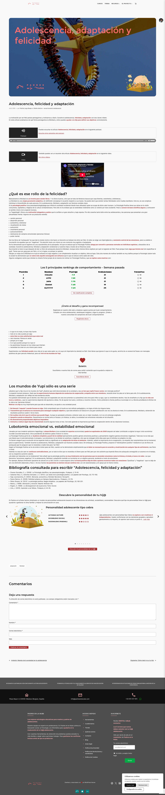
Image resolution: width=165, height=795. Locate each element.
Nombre (12, 622)
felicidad (22, 566)
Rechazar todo (143, 785)
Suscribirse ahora (82, 377)
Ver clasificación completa (82, 293)
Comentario (13, 602)
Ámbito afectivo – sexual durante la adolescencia (47, 108)
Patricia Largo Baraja (26, 108)
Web (10, 639)
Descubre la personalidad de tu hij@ (82, 549)
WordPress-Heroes (90, 782)
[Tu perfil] (161, 20)
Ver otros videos (44, 157)
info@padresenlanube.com (80, 699)
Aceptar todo (130, 785)
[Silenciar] (149, 140)
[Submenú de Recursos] (119, 3)
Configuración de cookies (134, 789)
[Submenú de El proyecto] (131, 3)
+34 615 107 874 (131, 699)
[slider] (152, 140)
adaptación (13, 566)
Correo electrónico (16, 631)
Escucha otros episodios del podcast (51, 133)
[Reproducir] (11, 140)
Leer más (146, 519)
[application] (82, 140)
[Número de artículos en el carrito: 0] (136, 3)
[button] (7, 516)
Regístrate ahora (82, 319)
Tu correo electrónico (120, 743)
